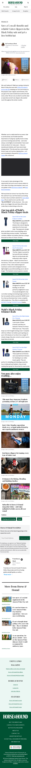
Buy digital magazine (15, 728)
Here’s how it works (20, 52)
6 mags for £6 (16, 11)
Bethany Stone (6, 604)
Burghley (25, 11)
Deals (19, 519)
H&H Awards (5, 11)
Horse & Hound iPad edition (15, 672)
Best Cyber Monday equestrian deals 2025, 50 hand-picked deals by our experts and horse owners (15, 427)
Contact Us (15, 688)
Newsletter (26, 79)
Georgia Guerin (7, 618)
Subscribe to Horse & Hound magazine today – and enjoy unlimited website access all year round (14, 508)
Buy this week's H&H (15, 722)
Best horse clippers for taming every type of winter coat (15, 454)
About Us (15, 684)
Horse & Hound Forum (15, 707)
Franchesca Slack (12, 43)
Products (4, 21)
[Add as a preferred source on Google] (15, 747)
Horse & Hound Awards (15, 700)
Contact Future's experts (15, 725)
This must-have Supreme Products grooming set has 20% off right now (15, 400)
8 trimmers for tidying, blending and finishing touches (14, 480)
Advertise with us (15, 736)
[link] (6, 222)
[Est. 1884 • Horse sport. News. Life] (15, 2)
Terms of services (21, 543)
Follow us (17, 79)
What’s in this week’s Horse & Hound (15, 668)
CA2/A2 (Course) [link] (16, 302)
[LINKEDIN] (22, 559)
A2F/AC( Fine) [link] (5, 302)
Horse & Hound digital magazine (15, 675)
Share (5, 79)
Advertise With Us (15, 691)
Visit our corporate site (18, 756)
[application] (15, 166)
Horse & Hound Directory (15, 704)
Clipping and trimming (8, 519)
